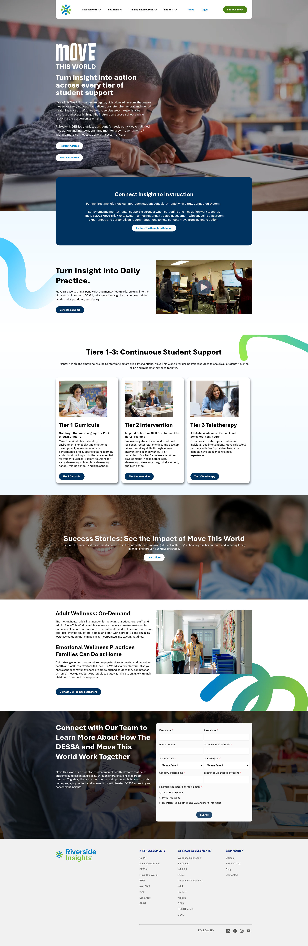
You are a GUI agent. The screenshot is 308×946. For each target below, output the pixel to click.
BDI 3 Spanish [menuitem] (185, 909)
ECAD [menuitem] (181, 875)
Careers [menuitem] (230, 858)
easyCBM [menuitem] (144, 886)
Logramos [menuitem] (145, 897)
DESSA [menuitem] (143, 869)
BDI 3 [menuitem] (181, 903)
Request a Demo (69, 145)
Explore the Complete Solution (154, 228)
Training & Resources (141, 9)
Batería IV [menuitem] (183, 863)
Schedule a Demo (70, 309)
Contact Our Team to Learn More (78, 691)
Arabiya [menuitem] (182, 897)
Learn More (154, 557)
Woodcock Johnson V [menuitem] (189, 858)
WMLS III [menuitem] (182, 869)
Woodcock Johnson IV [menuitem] (190, 880)
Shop (191, 9)
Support (168, 9)
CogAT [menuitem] (142, 858)
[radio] (204, 792)
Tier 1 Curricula (72, 476)
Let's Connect (235, 9)
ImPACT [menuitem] (182, 892)
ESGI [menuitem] (142, 880)
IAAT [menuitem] (141, 892)
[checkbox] (204, 797)
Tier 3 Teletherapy (204, 476)
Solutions (113, 9)
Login (204, 9)
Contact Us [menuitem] (232, 875)
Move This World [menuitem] (148, 875)
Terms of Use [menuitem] (233, 863)
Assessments (89, 9)
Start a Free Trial (69, 157)
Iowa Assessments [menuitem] (149, 863)
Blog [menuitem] (228, 869)
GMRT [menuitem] (142, 903)
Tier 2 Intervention (139, 476)
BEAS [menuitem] (181, 914)
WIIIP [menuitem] (181, 886)
